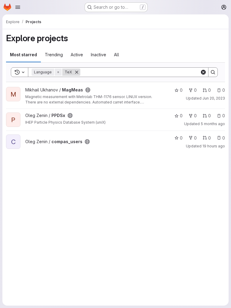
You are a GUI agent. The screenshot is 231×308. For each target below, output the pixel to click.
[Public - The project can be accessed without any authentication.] (87, 90)
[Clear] (203, 72)
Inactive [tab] (98, 54)
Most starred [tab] (23, 54)
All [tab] (116, 54)
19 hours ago (213, 146)
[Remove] (76, 72)
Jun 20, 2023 (213, 98)
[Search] (213, 72)
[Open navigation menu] (18, 7)
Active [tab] (77, 54)
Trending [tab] (54, 54)
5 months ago (213, 124)
